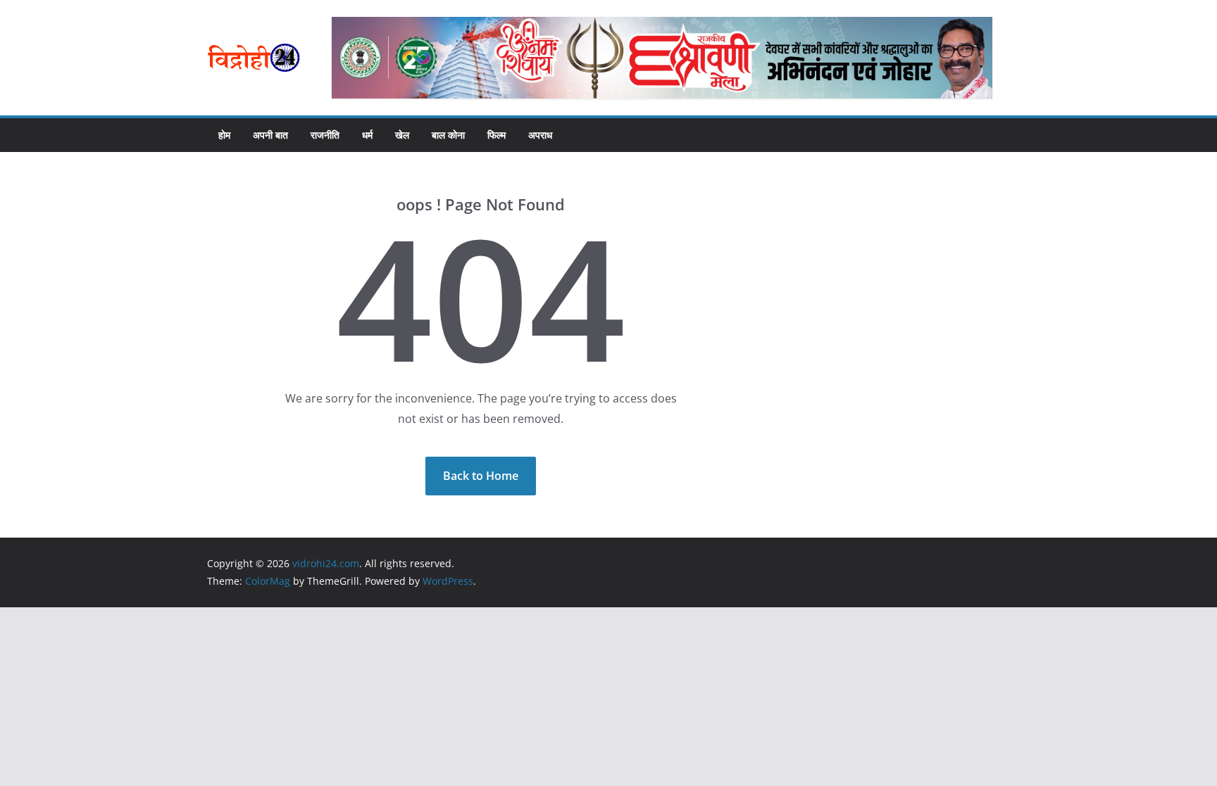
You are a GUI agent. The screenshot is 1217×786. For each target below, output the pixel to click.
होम (224, 134)
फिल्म (496, 134)
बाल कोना (448, 134)
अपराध (540, 134)
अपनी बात (270, 134)
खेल (402, 134)
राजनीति (325, 134)
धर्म (367, 134)
